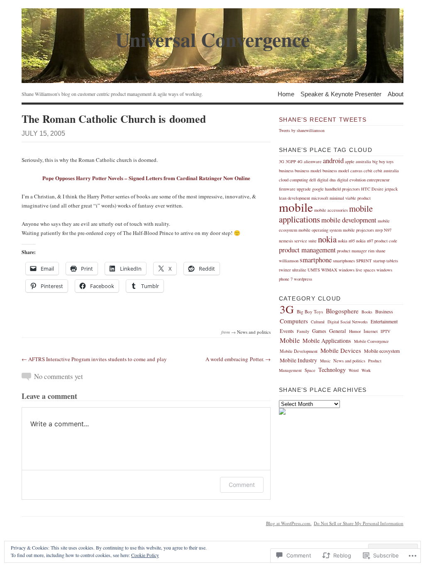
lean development (294, 198)
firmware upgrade (295, 189)
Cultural (318, 322)
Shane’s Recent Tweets (322, 119)
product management (307, 249)
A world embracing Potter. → (238, 359)
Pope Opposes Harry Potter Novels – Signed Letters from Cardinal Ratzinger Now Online (146, 178)
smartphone (316, 259)
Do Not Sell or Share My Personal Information (358, 523)
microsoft (319, 198)
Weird (354, 370)
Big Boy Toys (310, 311)
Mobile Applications (327, 341)
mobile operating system (320, 230)
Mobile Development (299, 351)
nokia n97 (364, 241)
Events (287, 330)
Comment (242, 484)
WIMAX (329, 270)
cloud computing (293, 180)
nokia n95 (346, 241)
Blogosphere (342, 311)
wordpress (303, 279)
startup (379, 261)
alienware (313, 161)
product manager (352, 251)
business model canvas (342, 171)
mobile (296, 207)
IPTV (386, 331)
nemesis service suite (298, 241)
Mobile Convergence (371, 341)
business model (308, 171)
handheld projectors (342, 189)
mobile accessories (331, 210)
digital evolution (351, 180)
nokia (327, 239)
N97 (387, 230)
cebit (368, 171)
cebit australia (386, 171)
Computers (294, 321)
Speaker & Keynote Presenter (340, 93)
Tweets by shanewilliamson (302, 130)
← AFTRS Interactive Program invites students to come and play (94, 359)
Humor (355, 331)
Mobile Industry (298, 360)
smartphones (344, 261)
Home (286, 93)
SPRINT (364, 261)
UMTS (314, 270)
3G (281, 161)
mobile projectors (358, 230)
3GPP (291, 161)
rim (371, 251)
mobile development (348, 220)
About (395, 93)
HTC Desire (372, 189)
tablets (392, 261)
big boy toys (382, 161)
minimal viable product (350, 198)
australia (363, 161)
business (286, 171)
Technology (332, 370)
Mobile (290, 340)
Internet (371, 331)
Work (366, 370)
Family (303, 331)
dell (312, 180)
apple (349, 161)
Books (366, 312)
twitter (285, 270)
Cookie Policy (145, 555)
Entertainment (384, 321)
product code (385, 241)
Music (325, 361)
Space (310, 370)
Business (384, 311)
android (333, 160)
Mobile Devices (340, 350)
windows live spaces (357, 270)
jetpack (391, 189)
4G (300, 161)
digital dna (326, 180)
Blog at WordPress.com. (289, 523)
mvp (379, 230)
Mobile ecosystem (382, 350)
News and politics (254, 332)
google (318, 189)
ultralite (299, 270)
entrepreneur (378, 180)
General (337, 331)
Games (319, 330)
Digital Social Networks (347, 322)
